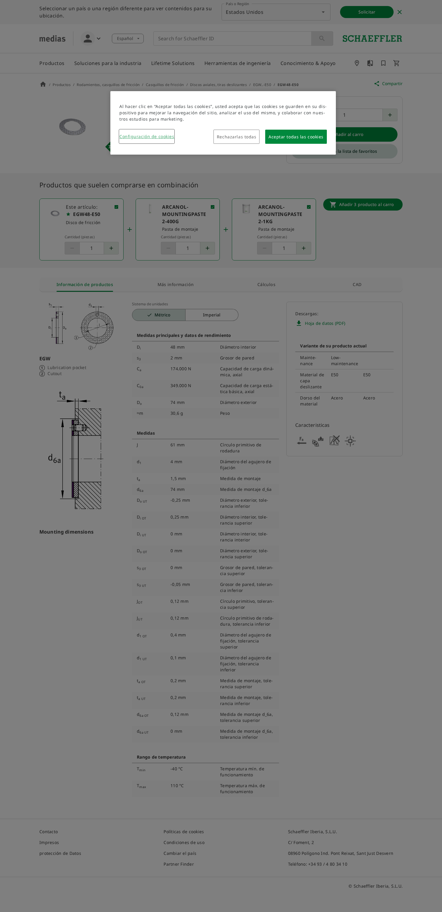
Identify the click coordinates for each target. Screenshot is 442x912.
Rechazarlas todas (236, 137)
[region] (223, 123)
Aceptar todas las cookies (296, 137)
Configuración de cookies (146, 136)
